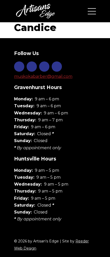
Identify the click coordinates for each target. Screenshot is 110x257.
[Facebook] (32, 66)
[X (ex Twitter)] (44, 66)
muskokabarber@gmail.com (43, 76)
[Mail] (57, 66)
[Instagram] (19, 66)
